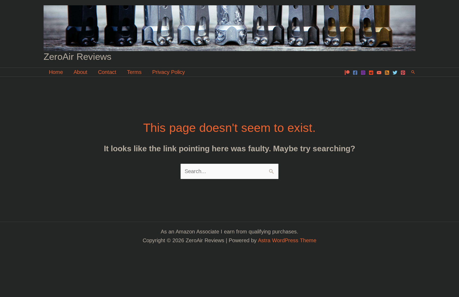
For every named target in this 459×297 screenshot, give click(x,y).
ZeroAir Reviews (78, 56)
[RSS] (387, 72)
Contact (107, 72)
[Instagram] (363, 72)
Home (56, 72)
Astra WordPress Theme (287, 240)
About (80, 72)
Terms (134, 72)
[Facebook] (355, 72)
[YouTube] (379, 72)
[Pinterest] (403, 72)
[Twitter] (395, 72)
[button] (413, 72)
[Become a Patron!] (347, 72)
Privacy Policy (168, 72)
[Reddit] (371, 72)
